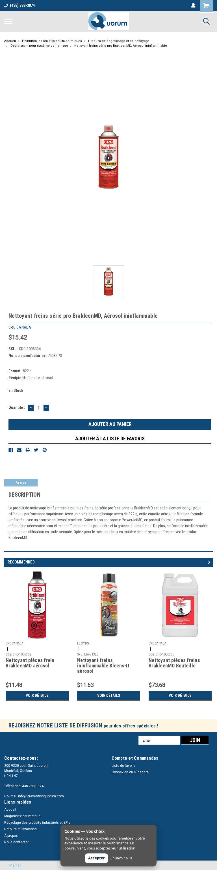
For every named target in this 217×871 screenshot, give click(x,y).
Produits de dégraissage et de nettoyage (118, 41)
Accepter (96, 858)
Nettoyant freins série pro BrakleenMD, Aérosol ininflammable (120, 46)
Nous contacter (16, 842)
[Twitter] (36, 450)
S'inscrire (141, 772)
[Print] (27, 450)
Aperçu (21, 482)
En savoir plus (121, 858)
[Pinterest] (44, 450)
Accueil (10, 41)
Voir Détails (37, 695)
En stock (15, 390)
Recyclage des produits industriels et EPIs (37, 823)
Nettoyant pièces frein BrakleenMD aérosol (30, 663)
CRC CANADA (14, 643)
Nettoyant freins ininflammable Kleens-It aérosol (103, 665)
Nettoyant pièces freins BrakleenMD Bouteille (174, 663)
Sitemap (14, 865)
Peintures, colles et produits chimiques (52, 41)
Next (210, 562)
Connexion (120, 772)
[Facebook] (10, 450)
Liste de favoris (124, 766)
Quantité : (16, 407)
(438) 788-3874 (22, 5)
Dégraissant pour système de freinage (39, 46)
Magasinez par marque (22, 816)
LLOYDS (83, 643)
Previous (202, 562)
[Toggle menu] (8, 21)
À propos (11, 836)
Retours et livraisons (20, 829)
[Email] (19, 450)
